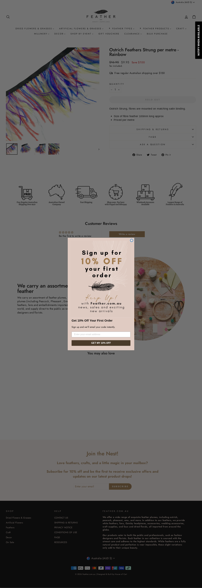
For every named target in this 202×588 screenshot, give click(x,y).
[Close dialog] (131, 240)
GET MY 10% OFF (101, 343)
